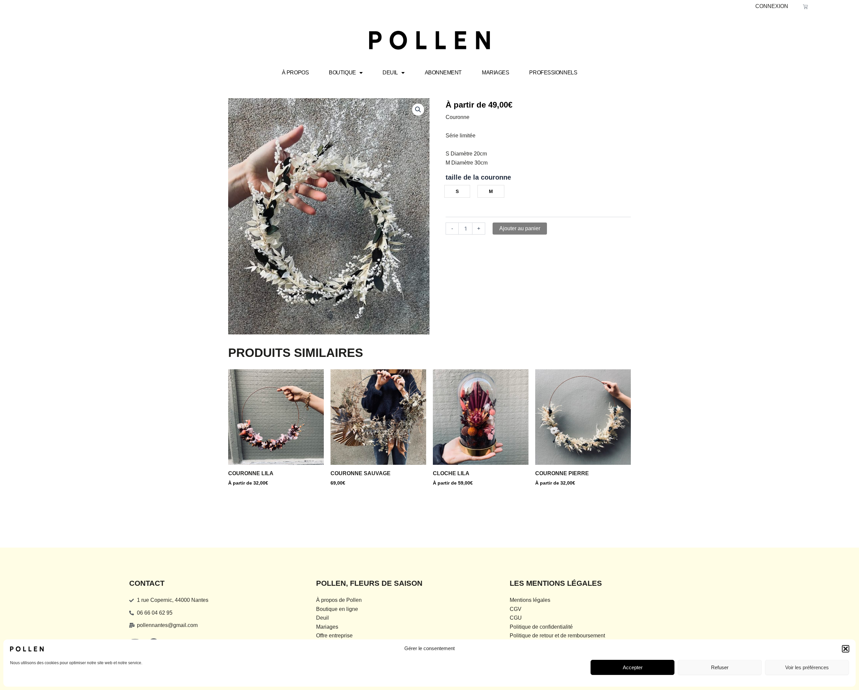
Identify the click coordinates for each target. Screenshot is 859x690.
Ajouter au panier (519, 228)
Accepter (633, 667)
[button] (845, 648)
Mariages (495, 72)
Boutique (342, 72)
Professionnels (553, 72)
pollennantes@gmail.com (167, 625)
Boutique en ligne (337, 609)
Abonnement (443, 72)
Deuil (390, 72)
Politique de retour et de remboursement (557, 635)
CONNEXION (771, 6)
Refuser (719, 667)
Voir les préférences (807, 667)
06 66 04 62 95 (154, 613)
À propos (295, 72)
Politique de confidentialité (541, 627)
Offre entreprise (334, 635)
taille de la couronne (478, 177)
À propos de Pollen (339, 600)
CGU (516, 618)
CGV (515, 609)
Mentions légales (530, 600)
